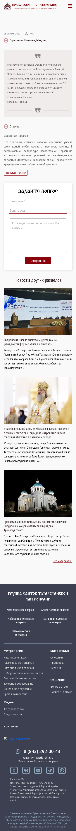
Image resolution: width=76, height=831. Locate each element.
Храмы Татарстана (15, 694)
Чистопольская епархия (20, 610)
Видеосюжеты (13, 714)
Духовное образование (18, 683)
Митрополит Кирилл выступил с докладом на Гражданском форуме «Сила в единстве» (30, 342)
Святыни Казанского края (20, 678)
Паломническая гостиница (21, 633)
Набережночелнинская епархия (21, 620)
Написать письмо (61, 692)
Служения (56, 657)
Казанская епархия (15, 657)
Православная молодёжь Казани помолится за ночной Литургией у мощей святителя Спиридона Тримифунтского (35, 526)
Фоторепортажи (14, 709)
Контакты (11, 726)
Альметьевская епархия (55, 610)
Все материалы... (62, 561)
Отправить (38, 260)
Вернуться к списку (16, 172)
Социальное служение (18, 689)
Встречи (55, 668)
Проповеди (57, 662)
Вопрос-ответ (59, 686)
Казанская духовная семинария (55, 620)
